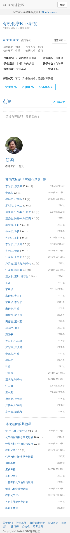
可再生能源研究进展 (16, 501)
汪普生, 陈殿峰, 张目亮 (18, 218)
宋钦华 (9, 289)
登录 (62, 4)
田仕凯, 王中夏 (13, 321)
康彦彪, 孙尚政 (13, 398)
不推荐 (47, 87)
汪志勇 (9, 386)
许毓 (7, 366)
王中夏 (9, 392)
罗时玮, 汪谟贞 (13, 347)
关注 (12, 87)
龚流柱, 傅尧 (12, 328)
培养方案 (58, 40)
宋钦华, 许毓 (12, 308)
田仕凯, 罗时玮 (13, 315)
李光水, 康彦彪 (13, 186)
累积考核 (10, 463)
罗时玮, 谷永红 (13, 205)
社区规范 (21, 522)
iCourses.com (49, 12)
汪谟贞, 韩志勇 (13, 270)
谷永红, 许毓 (12, 231)
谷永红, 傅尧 (12, 250)
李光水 (9, 192)
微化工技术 (11, 508)
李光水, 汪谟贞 (13, 244)
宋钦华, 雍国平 (13, 295)
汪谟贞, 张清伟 (13, 379)
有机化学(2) (12, 495)
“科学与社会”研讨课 (16, 430)
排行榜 (15, 526)
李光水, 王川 (12, 225)
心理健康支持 (37, 522)
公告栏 (26, 526)
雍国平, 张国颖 (13, 340)
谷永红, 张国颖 (13, 199)
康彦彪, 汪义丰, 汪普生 (18, 212)
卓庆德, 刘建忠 (13, 411)
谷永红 (9, 360)
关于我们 (8, 522)
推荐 (29, 87)
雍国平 (9, 334)
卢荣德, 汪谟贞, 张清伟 (18, 263)
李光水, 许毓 (12, 353)
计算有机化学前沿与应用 (19, 443)
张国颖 (9, 373)
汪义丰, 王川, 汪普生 (16, 276)
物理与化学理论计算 (16, 488)
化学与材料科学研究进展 (19, 437)
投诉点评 (53, 522)
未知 (7, 282)
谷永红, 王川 (12, 237)
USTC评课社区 (13, 4)
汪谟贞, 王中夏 (13, 257)
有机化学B (11, 450)
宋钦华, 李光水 (13, 302)
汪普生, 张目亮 (13, 405)
